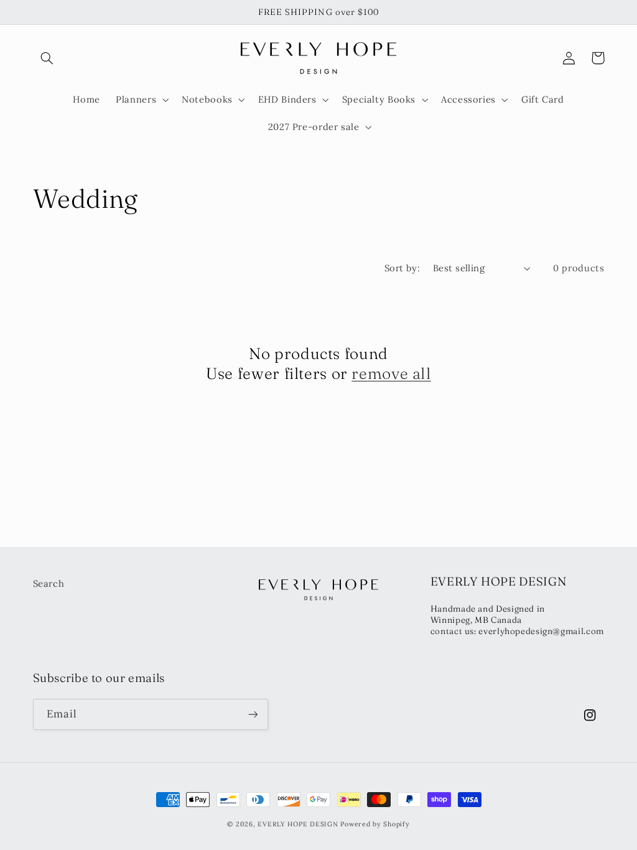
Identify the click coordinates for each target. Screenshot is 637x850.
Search (49, 583)
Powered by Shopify (374, 824)
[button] (47, 58)
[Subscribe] (252, 714)
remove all (390, 373)
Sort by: (402, 268)
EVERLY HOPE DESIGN (298, 824)
